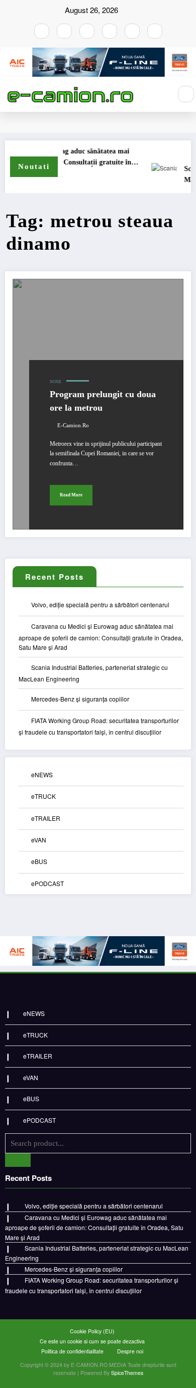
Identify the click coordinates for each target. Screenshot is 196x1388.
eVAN (38, 839)
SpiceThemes (127, 1372)
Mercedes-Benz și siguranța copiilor (80, 699)
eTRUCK (43, 796)
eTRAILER (45, 818)
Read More (71, 494)
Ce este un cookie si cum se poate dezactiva (92, 1341)
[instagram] (64, 31)
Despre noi (130, 1351)
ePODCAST (47, 883)
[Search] (186, 94)
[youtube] (86, 31)
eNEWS (42, 774)
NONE (55, 382)
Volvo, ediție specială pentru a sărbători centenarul (100, 604)
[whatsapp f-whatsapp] (132, 31)
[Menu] (158, 94)
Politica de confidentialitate (72, 1351)
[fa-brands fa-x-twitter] (109, 31)
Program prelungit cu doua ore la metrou (103, 401)
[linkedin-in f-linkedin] (154, 31)
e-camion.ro (73, 425)
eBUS (39, 861)
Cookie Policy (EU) (92, 1331)
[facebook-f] (41, 31)
